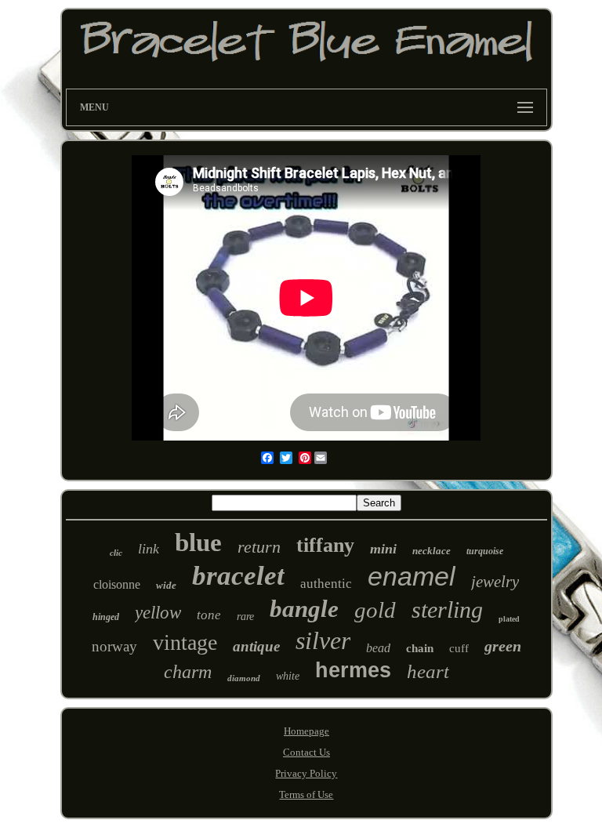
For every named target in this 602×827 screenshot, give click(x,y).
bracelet (238, 575)
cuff (459, 648)
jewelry (495, 581)
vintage (185, 642)
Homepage (306, 731)
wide (166, 585)
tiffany (325, 545)
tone (209, 615)
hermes (353, 670)
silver (323, 640)
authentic (326, 583)
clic (116, 552)
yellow (158, 612)
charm (188, 672)
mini (383, 549)
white (287, 676)
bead (378, 648)
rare (245, 616)
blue (198, 542)
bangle (304, 608)
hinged (105, 616)
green (502, 646)
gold (375, 609)
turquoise (484, 551)
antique (256, 646)
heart (428, 671)
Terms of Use (306, 794)
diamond (243, 678)
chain (419, 648)
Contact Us (306, 752)
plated (509, 619)
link (148, 549)
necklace (431, 551)
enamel (411, 576)
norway (114, 646)
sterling (447, 609)
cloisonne (116, 584)
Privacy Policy (306, 773)
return (259, 547)
